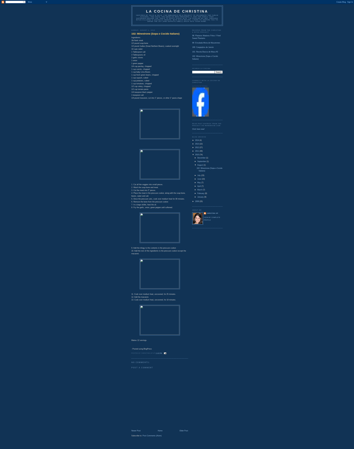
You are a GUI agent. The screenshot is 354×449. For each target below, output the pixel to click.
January (200, 197)
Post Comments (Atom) (152, 436)
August (200, 165)
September (202, 161)
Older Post (183, 431)
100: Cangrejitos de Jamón (203, 47)
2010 (197, 155)
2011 (197, 151)
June (199, 179)
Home (160, 431)
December (201, 158)
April (199, 186)
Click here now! (198, 129)
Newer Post (136, 431)
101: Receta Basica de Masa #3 (205, 52)
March (200, 190)
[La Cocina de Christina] (200, 116)
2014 (197, 140)
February (201, 193)
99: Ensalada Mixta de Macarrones (206, 43)
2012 (197, 147)
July (199, 175)
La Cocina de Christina (177, 11)
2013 (197, 144)
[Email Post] (165, 353)
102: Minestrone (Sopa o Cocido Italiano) (155, 33)
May (199, 183)
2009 (197, 201)
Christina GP (212, 213)
